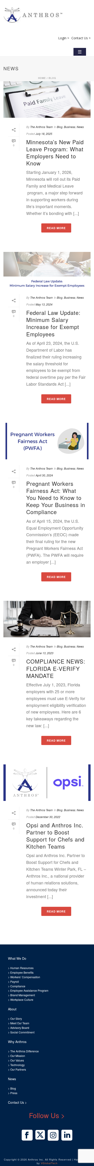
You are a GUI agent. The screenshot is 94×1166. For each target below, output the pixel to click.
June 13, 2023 (44, 653)
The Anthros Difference (24, 1051)
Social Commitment (22, 1032)
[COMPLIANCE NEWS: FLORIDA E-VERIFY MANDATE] (47, 619)
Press (13, 1093)
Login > (63, 38)
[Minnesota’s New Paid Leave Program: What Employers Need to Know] (47, 99)
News (80, 127)
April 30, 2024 (44, 475)
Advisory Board (19, 1028)
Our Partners (18, 1069)
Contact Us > (81, 38)
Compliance (17, 986)
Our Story (16, 1018)
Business (69, 127)
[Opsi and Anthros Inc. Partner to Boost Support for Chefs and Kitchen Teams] (47, 782)
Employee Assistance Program (29, 990)
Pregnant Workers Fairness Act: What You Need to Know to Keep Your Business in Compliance (55, 497)
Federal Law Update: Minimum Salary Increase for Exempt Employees (53, 323)
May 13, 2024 (44, 304)
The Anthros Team (41, 127)
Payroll (14, 981)
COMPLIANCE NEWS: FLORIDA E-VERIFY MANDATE (55, 668)
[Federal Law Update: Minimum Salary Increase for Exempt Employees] (47, 270)
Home (42, 78)
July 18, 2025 (44, 134)
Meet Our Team (19, 1023)
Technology (17, 1065)
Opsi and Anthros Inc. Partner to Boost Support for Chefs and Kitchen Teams (55, 835)
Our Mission (17, 1056)
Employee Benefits (22, 972)
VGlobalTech (49, 1163)
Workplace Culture (21, 999)
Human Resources (22, 968)
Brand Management (22, 995)
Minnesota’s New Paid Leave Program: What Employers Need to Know (55, 152)
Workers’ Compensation (25, 977)
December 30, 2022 (48, 817)
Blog (52, 78)
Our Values (17, 1060)
